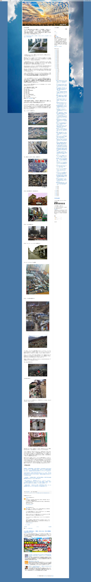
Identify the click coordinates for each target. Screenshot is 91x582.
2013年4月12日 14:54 (29, 504)
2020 (56, 57)
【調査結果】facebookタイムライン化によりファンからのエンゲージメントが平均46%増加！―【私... (61, 103)
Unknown (27, 497)
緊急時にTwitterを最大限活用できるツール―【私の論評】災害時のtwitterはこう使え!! (61, 124)
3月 (56, 186)
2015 (56, 64)
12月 (57, 69)
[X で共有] (34, 491)
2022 (56, 55)
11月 (57, 70)
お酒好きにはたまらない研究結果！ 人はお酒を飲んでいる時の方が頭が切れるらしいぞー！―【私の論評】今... (61, 120)
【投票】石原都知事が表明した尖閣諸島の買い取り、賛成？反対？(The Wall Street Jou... (61, 126)
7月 (56, 75)
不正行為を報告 (57, 198)
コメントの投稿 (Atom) (29, 528)
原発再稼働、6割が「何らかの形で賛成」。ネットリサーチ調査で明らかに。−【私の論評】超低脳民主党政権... (61, 159)
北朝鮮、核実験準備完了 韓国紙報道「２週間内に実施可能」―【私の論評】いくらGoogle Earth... (61, 113)
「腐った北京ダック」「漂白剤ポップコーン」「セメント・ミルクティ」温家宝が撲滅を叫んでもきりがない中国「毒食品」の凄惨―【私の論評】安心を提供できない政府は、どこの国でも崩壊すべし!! (37, 481)
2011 (56, 190)
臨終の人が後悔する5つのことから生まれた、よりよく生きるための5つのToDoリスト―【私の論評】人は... (61, 81)
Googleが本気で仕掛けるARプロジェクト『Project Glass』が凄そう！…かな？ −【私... (61, 166)
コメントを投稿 (27, 524)
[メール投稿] (31, 491)
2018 (56, 60)
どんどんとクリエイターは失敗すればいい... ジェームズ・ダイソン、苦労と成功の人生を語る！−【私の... (61, 169)
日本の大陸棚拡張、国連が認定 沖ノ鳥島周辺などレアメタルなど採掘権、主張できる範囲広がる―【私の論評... (61, 89)
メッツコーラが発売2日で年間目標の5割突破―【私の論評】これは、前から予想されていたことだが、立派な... (61, 92)
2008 (56, 194)
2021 (56, 56)
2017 (56, 61)
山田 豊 (27, 507)
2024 (56, 52)
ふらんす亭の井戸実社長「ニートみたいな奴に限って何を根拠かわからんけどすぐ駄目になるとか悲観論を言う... (61, 116)
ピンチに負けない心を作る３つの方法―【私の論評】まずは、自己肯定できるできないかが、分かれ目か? (61, 85)
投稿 (56, 217)
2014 (56, 65)
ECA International (30, 98)
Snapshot (55, 209)
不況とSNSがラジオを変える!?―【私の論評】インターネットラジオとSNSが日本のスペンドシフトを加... (61, 110)
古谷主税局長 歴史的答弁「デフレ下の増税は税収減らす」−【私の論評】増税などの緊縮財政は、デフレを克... (61, 106)
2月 (56, 187)
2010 (56, 191)
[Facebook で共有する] (35, 491)
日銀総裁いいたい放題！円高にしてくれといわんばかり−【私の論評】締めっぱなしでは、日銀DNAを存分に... (61, 129)
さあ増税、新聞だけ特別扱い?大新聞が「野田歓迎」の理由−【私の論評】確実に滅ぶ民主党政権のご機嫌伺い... (61, 149)
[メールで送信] (33, 491)
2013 (56, 66)
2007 (56, 195)
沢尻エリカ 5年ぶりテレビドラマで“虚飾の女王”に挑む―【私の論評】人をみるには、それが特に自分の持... (61, 140)
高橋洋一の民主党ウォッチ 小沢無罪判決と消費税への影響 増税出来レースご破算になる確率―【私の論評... (61, 96)
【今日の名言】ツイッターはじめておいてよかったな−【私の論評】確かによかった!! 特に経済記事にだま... (61, 163)
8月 (56, 74)
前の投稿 (50, 526)
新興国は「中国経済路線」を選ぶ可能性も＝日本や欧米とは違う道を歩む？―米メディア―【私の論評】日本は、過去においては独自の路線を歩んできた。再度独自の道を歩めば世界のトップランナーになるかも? (37, 469)
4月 (56, 79)
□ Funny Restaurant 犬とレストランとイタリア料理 (41, 4)
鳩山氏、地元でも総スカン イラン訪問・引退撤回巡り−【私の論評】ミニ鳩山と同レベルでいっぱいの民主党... (61, 133)
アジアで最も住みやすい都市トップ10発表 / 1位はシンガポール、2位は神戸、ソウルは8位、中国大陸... (61, 100)
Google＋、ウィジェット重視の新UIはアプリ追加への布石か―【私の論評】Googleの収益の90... (61, 137)
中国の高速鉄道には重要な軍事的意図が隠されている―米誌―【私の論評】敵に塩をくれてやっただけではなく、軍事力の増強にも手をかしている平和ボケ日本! (37, 474)
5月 (56, 78)
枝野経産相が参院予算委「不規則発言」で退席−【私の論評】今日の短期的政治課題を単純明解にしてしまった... (61, 176)
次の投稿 (25, 526)
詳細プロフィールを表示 (58, 46)
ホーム (38, 526)
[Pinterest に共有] (36, 491)
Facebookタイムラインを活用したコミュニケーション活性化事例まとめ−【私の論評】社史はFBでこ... (61, 173)
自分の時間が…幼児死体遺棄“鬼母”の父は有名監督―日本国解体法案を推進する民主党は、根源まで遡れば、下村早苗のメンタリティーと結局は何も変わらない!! (40, 555)
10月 (57, 71)
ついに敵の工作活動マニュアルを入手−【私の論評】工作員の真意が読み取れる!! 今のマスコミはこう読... (61, 146)
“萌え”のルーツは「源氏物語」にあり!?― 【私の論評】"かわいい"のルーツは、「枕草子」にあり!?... (61, 156)
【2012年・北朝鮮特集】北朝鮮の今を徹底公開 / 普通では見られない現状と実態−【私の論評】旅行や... (61, 143)
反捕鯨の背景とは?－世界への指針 (34, 561)
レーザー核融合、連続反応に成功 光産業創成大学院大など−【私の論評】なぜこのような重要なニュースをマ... (61, 153)
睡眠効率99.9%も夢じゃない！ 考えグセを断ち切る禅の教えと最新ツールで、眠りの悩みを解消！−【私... (61, 183)
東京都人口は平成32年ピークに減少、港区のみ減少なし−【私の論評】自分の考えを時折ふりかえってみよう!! (61, 179)
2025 (56, 51)
